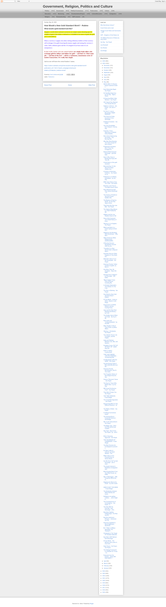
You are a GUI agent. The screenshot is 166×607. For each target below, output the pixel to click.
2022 (103, 575)
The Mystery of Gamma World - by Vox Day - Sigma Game (109, 201)
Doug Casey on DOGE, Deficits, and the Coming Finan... (109, 306)
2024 (103, 571)
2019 (103, 582)
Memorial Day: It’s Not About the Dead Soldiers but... (109, 167)
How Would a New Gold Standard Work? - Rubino (109, 296)
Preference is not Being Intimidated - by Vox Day (109, 178)
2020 (103, 580)
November (107, 67)
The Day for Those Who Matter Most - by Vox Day (110, 384)
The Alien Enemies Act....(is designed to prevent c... (110, 446)
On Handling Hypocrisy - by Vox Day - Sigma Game (110, 94)
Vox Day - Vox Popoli (106, 42)
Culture (107, 10)
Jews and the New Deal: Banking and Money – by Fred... (110, 311)
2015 (103, 592)
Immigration (112, 13)
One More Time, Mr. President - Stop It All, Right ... (110, 271)
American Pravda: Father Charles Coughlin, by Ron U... (110, 265)
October (106, 70)
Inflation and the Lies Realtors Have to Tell (109, 215)
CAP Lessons (76, 16)
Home (70, 85)
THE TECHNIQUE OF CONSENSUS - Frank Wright (110, 441)
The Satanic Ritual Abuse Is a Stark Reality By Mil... (110, 210)
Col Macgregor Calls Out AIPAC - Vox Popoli (110, 360)
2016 (103, 590)
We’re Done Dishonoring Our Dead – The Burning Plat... (110, 137)
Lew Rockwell (104, 45)
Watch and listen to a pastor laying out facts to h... (110, 229)
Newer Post (47, 85)
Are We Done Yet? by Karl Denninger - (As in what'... (110, 462)
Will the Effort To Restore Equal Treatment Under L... (110, 85)
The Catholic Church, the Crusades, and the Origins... (110, 336)
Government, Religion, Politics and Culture (78, 6)
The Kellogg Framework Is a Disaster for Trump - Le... (110, 551)
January (106, 568)
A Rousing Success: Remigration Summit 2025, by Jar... (109, 244)
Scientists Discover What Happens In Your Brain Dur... (110, 255)
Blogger (91, 603)
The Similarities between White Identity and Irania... (110, 492)
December (107, 65)
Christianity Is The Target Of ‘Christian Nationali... (110, 534)
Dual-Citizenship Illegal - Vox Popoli (110, 90)
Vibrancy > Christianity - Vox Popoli (109, 331)
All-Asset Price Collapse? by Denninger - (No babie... (110, 276)
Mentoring (61, 13)
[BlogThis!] (69, 74)
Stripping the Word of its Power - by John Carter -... (110, 483)
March (106, 563)
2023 (103, 573)
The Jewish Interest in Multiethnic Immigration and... (110, 468)
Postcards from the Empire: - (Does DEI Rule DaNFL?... (109, 556)
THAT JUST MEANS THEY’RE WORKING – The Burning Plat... (110, 356)
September (107, 72)
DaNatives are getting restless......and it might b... (110, 498)
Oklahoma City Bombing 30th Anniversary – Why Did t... (110, 234)
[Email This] (67, 74)
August (106, 75)
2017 (103, 587)
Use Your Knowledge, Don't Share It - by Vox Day (110, 127)
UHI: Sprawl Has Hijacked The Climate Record (110, 102)
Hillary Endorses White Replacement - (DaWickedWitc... (109, 239)
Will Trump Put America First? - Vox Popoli (109, 389)
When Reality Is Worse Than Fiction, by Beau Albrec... (110, 327)
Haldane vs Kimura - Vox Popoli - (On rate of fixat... (110, 107)
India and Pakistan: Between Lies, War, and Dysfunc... (110, 341)
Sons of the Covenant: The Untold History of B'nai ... (109, 220)
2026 (103, 61)
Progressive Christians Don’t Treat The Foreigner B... (109, 148)
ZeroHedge (103, 50)
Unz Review (103, 47)
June (105, 79)
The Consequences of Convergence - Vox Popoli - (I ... (109, 503)
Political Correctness (77, 10)
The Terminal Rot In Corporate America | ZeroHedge (109, 418)
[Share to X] (71, 74)
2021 (103, 578)
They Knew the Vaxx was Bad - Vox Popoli (110, 206)
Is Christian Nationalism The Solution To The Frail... (109, 286)
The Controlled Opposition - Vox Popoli (110, 400)
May (105, 82)
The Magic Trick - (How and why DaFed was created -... (109, 427)
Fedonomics (94, 10)
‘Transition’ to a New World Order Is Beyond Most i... (110, 250)
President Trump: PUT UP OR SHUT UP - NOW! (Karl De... (110, 347)
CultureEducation (97, 13)
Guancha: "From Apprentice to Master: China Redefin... (110, 132)
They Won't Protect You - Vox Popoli (110, 393)
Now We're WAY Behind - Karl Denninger (110, 537)
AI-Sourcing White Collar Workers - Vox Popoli (110, 99)
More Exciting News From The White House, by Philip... (110, 473)
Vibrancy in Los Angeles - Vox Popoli (110, 224)
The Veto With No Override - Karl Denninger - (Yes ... (109, 508)
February (106, 565)
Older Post (91, 85)
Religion (47, 16)
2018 (103, 585)
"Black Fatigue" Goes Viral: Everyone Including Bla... (109, 281)
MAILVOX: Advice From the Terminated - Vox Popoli (109, 260)
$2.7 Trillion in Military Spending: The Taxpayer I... (109, 529)
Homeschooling (61, 16)
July (105, 77)
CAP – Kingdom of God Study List (109, 35)
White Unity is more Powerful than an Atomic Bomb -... (108, 457)
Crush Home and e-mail (107, 28)
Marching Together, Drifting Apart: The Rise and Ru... (110, 513)
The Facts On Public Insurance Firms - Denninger (109, 118)
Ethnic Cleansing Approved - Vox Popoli (110, 436)
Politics (47, 10)
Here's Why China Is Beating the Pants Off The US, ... (109, 158)
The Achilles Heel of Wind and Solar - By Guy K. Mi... (110, 317)
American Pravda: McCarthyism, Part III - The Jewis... (110, 370)
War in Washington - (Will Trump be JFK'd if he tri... (110, 478)
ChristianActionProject (78, 13)
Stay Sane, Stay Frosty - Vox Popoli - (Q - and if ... (110, 432)
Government (60, 10)
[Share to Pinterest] (74, 74)
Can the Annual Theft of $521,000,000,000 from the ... (110, 365)
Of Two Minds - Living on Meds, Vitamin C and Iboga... (110, 301)
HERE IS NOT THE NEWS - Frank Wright (110, 488)
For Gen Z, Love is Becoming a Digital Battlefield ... (109, 113)
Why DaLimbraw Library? (107, 25)
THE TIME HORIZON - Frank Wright (109, 396)
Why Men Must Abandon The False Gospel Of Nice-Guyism (110, 143)
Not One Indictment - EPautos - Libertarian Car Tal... (109, 519)
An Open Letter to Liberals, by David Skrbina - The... (109, 452)
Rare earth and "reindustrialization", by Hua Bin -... (110, 322)
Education (48, 13)
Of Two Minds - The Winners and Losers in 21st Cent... (110, 542)
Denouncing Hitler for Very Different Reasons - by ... (110, 405)
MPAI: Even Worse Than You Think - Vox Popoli (110, 182)
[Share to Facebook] (72, 74)
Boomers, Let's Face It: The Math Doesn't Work (110, 186)
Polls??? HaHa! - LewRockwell (108, 351)
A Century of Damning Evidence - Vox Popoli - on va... (110, 173)
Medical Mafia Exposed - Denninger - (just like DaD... (110, 153)
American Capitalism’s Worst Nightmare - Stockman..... (109, 524)
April (105, 561)
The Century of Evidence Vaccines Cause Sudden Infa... (110, 196)
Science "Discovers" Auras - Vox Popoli (110, 380)
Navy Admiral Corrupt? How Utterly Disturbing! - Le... (110, 191)
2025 (103, 63)
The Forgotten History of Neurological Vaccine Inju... (110, 375)
